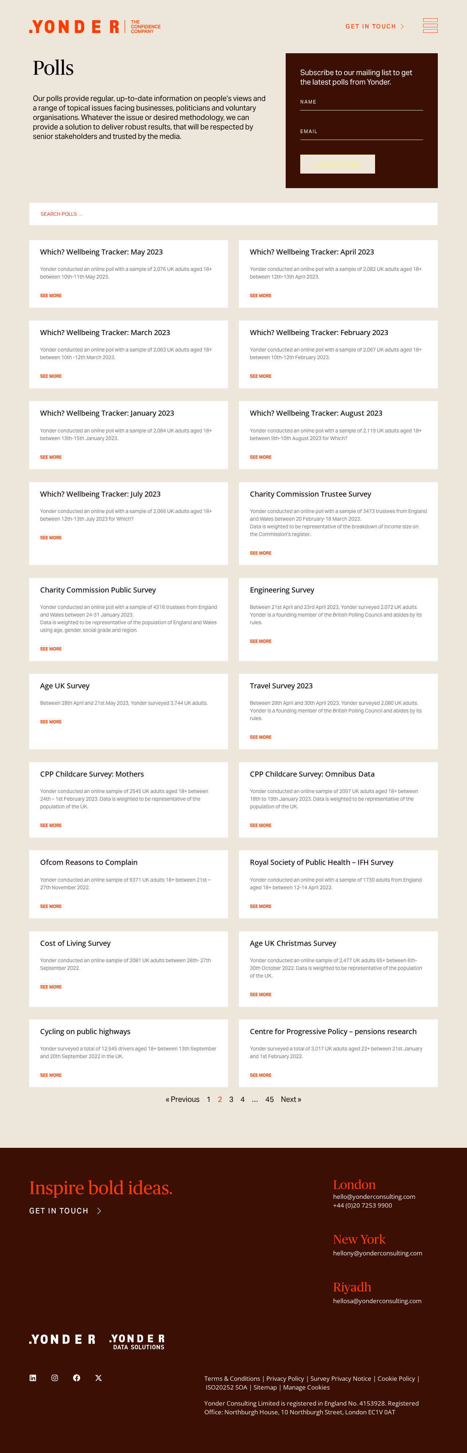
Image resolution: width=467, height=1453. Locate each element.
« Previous (183, 1099)
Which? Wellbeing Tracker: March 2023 (105, 332)
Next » (291, 1099)
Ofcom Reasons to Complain (89, 862)
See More (51, 295)
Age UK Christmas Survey (293, 943)
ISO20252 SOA (226, 1387)
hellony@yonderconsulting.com (377, 1253)
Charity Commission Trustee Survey (310, 494)
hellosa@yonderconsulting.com (377, 1301)
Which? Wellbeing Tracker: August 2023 (316, 413)
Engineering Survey (282, 590)
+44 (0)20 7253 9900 (362, 1205)
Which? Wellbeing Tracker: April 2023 (312, 252)
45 (269, 1099)
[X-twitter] (98, 1378)
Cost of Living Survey (75, 943)
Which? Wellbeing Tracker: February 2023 (319, 332)
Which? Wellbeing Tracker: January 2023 (107, 413)
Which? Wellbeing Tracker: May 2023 (101, 252)
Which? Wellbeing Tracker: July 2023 (100, 494)
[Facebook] (76, 1378)
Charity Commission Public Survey (98, 590)
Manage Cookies (306, 1387)
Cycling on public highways (85, 1031)
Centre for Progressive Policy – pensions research (333, 1031)
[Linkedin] (32, 1378)
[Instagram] (54, 1378)
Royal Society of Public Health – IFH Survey (321, 862)
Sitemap (265, 1387)
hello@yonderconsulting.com (374, 1196)
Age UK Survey (64, 686)
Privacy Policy (285, 1378)
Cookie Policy (396, 1378)
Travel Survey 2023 (281, 686)
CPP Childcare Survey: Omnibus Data (312, 774)
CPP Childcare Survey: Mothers (92, 774)
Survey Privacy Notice (340, 1378)
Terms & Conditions (232, 1378)
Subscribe (337, 164)
